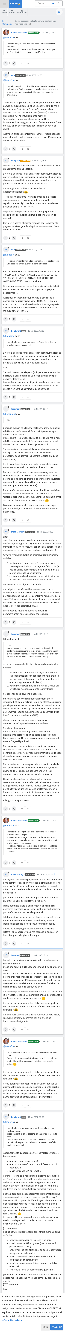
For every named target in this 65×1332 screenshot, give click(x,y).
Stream (4, 12)
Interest (12, 12)
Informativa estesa (12, 1320)
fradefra (15, 409)
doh (13, 75)
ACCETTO (57, 1327)
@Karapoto (9, 254)
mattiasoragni (17, 532)
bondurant (16, 331)
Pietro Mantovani (19, 33)
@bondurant (9, 414)
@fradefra (8, 37)
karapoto (15, 161)
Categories (22, 12)
